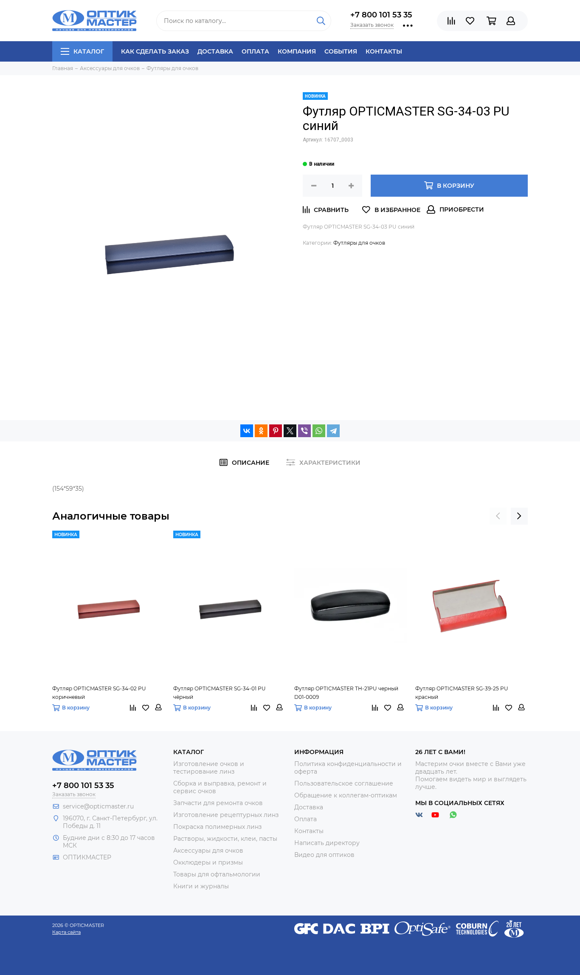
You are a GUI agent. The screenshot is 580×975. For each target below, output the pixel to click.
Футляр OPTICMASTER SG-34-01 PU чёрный (219, 692)
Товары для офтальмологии (216, 874)
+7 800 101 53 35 (381, 15)
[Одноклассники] (261, 430)
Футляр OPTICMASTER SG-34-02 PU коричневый (99, 692)
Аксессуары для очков (208, 850)
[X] (290, 430)
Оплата (255, 51)
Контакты (384, 51)
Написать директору (327, 843)
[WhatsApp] (319, 430)
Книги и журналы (201, 886)
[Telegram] (333, 430)
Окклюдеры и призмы (208, 862)
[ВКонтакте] (246, 430)
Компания (297, 51)
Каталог (88, 51)
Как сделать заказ (155, 51)
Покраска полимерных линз (217, 827)
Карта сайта (66, 932)
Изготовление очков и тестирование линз (208, 767)
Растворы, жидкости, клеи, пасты (225, 838)
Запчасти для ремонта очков (218, 803)
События (340, 51)
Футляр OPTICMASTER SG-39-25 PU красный (461, 692)
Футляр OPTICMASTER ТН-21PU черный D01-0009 (346, 692)
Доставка (215, 51)
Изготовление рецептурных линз (226, 815)
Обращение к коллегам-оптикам (345, 795)
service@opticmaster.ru (98, 806)
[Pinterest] (275, 430)
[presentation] (498, 516)
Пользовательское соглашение (343, 783)
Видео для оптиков (324, 855)
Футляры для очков (359, 243)
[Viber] (304, 430)
